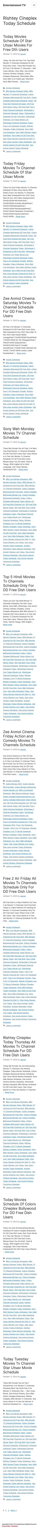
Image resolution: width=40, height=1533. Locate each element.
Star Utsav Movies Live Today (21, 844)
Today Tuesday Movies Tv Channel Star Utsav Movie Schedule (19, 1365)
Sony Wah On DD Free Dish (23, 135)
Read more (24, 82)
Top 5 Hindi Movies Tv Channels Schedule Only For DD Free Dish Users (19, 583)
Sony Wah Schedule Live (18, 994)
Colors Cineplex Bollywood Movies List (19, 797)
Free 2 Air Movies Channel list (15, 822)
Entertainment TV (14, 5)
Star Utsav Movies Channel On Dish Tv (19, 139)
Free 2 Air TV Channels (19, 828)
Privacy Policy (6, 1526)
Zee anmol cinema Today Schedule (17, 860)
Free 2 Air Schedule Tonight (14, 126)
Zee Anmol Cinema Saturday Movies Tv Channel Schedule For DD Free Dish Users (19, 307)
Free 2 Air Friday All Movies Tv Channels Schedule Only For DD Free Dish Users (20, 885)
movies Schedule (13, 88)
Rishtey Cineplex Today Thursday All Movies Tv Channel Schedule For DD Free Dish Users (19, 1046)
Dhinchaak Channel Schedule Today (18, 123)
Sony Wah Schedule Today (18, 536)
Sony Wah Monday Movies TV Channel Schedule (19, 433)
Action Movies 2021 (14, 784)
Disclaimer (14, 1526)
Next (14, 1510)
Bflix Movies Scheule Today (17, 91)
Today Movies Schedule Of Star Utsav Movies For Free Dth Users (17, 43)
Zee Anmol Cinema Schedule (21, 857)
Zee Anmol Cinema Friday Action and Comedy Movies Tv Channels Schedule (19, 738)
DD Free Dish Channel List (14, 504)
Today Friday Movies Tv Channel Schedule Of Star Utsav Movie (19, 170)
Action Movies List (10, 790)
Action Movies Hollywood (25, 787)
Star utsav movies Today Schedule (17, 142)
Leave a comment (13, 151)
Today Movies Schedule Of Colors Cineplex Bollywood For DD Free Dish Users (19, 1208)
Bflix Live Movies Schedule (17, 479)
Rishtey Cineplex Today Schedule (17, 527)
